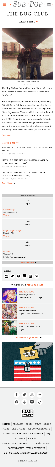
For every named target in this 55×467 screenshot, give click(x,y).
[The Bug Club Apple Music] (24, 276)
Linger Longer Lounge (12, 230)
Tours (29, 424)
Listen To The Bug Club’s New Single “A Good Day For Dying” (25, 162)
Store (5, 429)
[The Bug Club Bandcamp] (12, 276)
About (47, 424)
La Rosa (6, 251)
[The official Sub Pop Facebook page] (17, 395)
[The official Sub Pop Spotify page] (17, 402)
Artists (6, 424)
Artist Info (27, 21)
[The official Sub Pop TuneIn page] (24, 402)
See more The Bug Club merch (27, 337)
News (38, 424)
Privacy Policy (42, 443)
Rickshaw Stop (9, 209)
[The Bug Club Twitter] (36, 276)
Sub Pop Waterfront (39, 429)
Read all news (7, 183)
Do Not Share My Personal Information (26, 453)
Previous (3, 55)
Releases (18, 424)
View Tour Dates (27, 262)
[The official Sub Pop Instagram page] (32, 402)
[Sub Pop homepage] (31, 4)
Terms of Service (35, 448)
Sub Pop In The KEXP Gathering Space (23, 434)
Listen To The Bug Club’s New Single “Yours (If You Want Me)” (23, 174)
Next (51, 55)
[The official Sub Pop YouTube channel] (32, 395)
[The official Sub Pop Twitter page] (24, 395)
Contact (20, 438)
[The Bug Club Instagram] (6, 276)
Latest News (10, 143)
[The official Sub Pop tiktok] (40, 402)
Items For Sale (35, 285)
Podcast (33, 438)
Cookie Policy (16, 448)
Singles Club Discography (17, 443)
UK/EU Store (18, 429)
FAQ (48, 434)
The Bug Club (26, 292)
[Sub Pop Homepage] (27, 413)
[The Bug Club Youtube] (30, 276)
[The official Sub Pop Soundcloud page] (40, 395)
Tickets (6, 215)
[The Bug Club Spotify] (18, 276)
